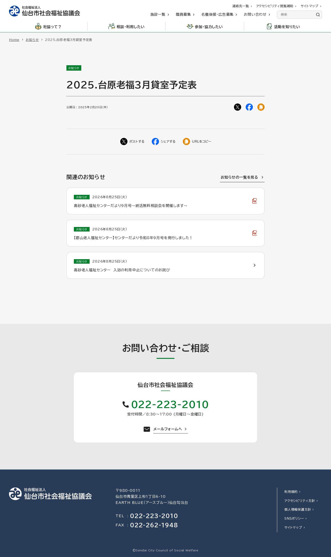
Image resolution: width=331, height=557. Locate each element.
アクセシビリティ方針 (299, 500)
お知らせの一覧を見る (239, 177)
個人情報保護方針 (297, 509)
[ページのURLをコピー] (261, 107)
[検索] (318, 15)
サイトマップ (293, 527)
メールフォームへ (167, 429)
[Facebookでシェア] (249, 107)
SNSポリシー (294, 518)
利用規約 (291, 491)
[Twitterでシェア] (237, 107)
